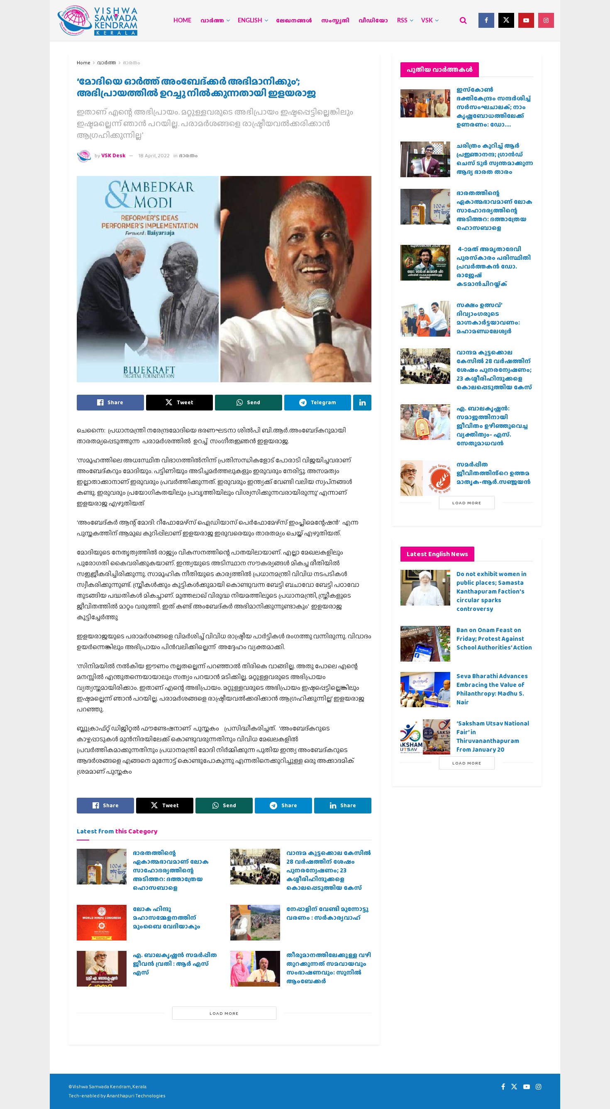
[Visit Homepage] (97, 20)
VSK (427, 21)
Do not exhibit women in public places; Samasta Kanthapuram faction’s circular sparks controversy (491, 591)
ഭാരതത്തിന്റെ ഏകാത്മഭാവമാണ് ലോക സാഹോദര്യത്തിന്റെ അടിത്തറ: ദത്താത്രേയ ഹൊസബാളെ (171, 870)
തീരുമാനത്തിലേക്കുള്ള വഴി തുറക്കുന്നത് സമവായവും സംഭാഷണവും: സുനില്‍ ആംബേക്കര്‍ (328, 968)
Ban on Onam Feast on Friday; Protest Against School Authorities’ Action (494, 638)
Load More (224, 1013)
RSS (402, 21)
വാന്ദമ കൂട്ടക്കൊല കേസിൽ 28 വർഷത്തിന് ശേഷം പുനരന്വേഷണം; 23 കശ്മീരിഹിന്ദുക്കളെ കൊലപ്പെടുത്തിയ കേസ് (328, 870)
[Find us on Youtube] (526, 20)
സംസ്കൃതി (335, 21)
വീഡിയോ (373, 21)
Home (182, 21)
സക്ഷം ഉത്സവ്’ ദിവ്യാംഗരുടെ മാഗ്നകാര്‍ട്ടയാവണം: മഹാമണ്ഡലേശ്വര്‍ (488, 318)
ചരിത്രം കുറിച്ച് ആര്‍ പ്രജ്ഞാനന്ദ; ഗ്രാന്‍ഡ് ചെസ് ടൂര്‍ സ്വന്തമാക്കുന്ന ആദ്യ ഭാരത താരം (494, 158)
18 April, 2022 (154, 155)
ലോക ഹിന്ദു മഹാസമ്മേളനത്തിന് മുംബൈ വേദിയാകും (166, 917)
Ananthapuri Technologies (136, 1095)
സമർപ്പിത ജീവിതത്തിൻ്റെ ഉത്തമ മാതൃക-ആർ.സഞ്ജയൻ (493, 473)
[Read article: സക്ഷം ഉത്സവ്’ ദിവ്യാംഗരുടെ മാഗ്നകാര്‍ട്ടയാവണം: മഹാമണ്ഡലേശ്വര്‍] (425, 319)
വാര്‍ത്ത (212, 21)
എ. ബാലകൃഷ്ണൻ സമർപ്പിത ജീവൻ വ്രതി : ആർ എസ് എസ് (175, 963)
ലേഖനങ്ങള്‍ (294, 21)
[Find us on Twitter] (506, 20)
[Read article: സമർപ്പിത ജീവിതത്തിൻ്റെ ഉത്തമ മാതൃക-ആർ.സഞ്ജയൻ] (425, 478)
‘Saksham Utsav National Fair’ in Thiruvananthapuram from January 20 (492, 736)
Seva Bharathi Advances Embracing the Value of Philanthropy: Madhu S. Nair (492, 689)
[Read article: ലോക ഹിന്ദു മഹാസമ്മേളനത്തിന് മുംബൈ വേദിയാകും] (102, 922)
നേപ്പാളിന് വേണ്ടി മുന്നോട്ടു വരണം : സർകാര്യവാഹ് (327, 913)
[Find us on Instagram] (546, 20)
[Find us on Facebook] (486, 20)
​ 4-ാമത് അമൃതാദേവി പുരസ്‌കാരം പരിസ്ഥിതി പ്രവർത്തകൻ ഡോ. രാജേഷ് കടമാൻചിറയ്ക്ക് (493, 266)
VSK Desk (113, 155)
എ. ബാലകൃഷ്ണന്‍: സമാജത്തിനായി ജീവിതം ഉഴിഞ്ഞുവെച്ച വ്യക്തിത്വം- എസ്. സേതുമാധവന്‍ (492, 426)
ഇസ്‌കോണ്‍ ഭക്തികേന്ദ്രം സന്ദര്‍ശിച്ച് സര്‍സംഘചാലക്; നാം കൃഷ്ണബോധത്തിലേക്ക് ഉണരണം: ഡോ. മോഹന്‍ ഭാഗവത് (493, 111)
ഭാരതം (131, 62)
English (250, 21)
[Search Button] (463, 20)
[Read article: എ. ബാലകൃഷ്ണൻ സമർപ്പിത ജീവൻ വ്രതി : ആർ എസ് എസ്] (102, 969)
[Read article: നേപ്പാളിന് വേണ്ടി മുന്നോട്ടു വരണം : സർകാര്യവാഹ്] (255, 922)
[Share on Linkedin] (362, 402)
